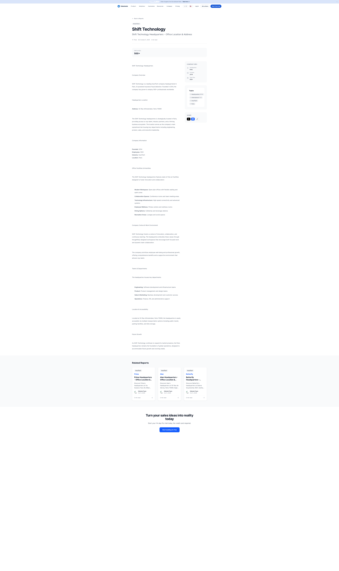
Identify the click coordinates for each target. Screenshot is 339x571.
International (197, 97)
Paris (193, 104)
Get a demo (205, 6)
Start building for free (169, 430)
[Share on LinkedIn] (193, 119)
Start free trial (216, 6)
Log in (197, 6)
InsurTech (194, 100)
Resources (160, 6)
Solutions (142, 6)
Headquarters (197, 94)
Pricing (177, 6)
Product (133, 6)
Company (169, 6)
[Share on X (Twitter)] (188, 119)
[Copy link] (197, 119)
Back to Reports (139, 18)
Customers (151, 6)
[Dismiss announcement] (337, 2)
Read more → (186, 1)
